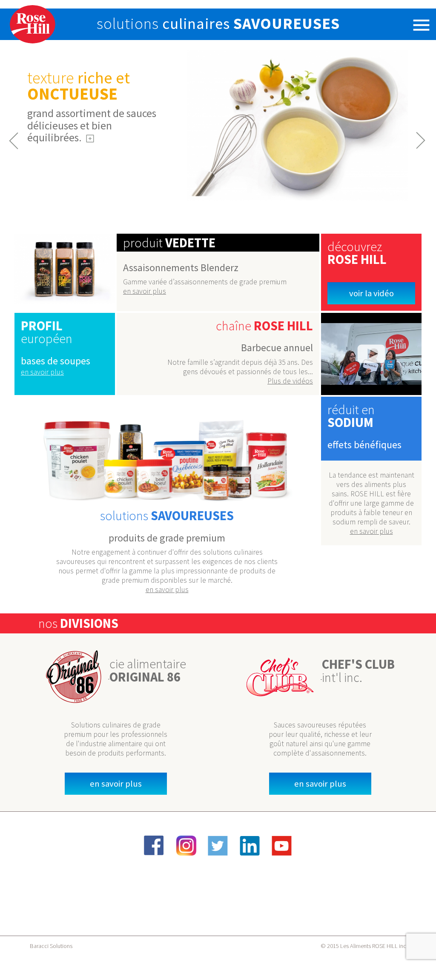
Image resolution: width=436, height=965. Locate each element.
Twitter (218, 846)
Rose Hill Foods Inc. (33, 24)
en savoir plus (144, 291)
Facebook (154, 846)
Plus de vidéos (290, 381)
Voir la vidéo (371, 293)
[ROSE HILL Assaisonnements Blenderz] (64, 269)
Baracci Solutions (51, 946)
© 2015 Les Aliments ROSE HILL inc (363, 946)
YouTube (282, 846)
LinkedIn (250, 846)
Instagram (186, 846)
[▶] (371, 354)
